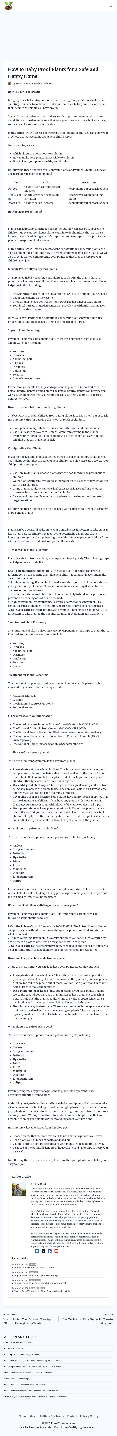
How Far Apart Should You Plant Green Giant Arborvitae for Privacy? (32, 1367)
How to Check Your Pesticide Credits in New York (24, 1385)
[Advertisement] (58, 33)
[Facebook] (49, 1251)
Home (22, 1416)
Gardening (33, 1272)
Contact (72, 1416)
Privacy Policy (89, 1416)
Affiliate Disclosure (52, 1416)
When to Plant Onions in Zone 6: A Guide (34, 1267)
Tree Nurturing (35, 1280)
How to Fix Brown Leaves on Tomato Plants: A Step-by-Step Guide (31, 1361)
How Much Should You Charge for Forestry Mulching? (88, 1319)
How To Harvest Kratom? (14, 1349)
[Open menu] (111, 5)
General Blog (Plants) (41, 83)
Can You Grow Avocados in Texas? (18, 1342)
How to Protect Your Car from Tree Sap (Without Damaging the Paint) (27, 1319)
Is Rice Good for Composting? (16, 1379)
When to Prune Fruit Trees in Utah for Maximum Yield (40, 1283)
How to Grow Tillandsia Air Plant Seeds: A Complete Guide (42, 1291)
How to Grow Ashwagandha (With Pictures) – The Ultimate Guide (31, 1391)
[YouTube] (56, 1251)
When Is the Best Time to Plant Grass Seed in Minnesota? (28, 1373)
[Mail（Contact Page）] (37, 1251)
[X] (43, 1251)
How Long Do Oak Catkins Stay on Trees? (21, 1355)
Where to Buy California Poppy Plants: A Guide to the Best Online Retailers (35, 1397)
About (33, 1416)
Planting (33, 1264)
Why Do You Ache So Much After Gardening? (36, 1275)
